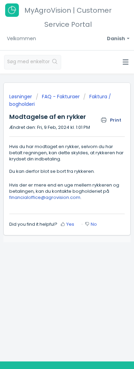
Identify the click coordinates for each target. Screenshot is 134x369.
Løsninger (21, 96)
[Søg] (55, 62)
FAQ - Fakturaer (61, 96)
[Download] (54, 179)
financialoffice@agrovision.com (44, 197)
